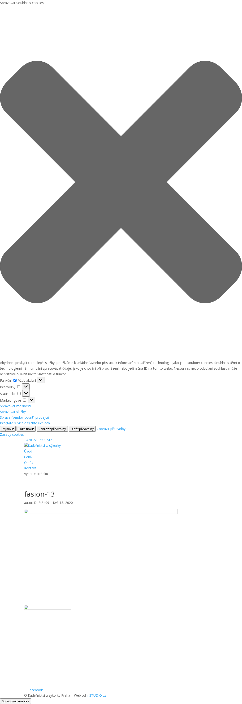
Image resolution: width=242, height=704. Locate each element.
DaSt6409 (41, 502)
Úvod (28, 451)
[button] (121, 183)
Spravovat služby (13, 411)
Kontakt (30, 468)
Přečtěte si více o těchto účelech (25, 423)
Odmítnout (26, 429)
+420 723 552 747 (38, 440)
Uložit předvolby (82, 429)
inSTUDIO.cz (96, 695)
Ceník (28, 457)
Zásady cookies (12, 434)
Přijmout (8, 429)
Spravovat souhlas (15, 701)
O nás (28, 462)
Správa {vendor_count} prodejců (24, 417)
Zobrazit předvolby (52, 429)
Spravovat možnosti (15, 406)
